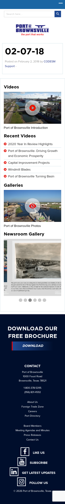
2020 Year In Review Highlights (30, 144)
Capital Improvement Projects (29, 163)
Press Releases (32, 435)
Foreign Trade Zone (32, 406)
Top (61, 499)
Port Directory (32, 415)
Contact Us (32, 439)
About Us (32, 402)
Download (33, 346)
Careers (32, 411)
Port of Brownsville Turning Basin (31, 176)
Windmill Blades (19, 169)
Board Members (33, 425)
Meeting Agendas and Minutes (33, 430)
